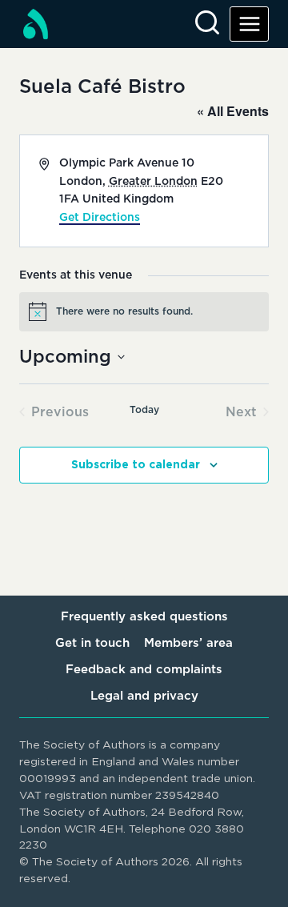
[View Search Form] (207, 24)
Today (144, 410)
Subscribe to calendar (135, 465)
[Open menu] (249, 23)
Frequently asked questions (144, 617)
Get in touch (92, 643)
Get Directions (99, 217)
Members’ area (188, 643)
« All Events (233, 111)
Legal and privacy (144, 696)
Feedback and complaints (144, 670)
